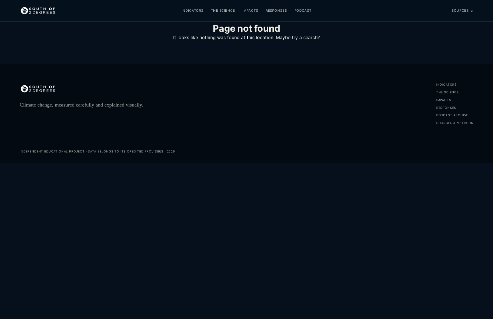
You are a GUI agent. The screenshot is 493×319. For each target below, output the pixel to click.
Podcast (303, 11)
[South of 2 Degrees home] (38, 11)
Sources (462, 11)
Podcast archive (452, 115)
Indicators (192, 11)
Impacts (250, 11)
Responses (276, 11)
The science (223, 11)
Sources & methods (454, 123)
